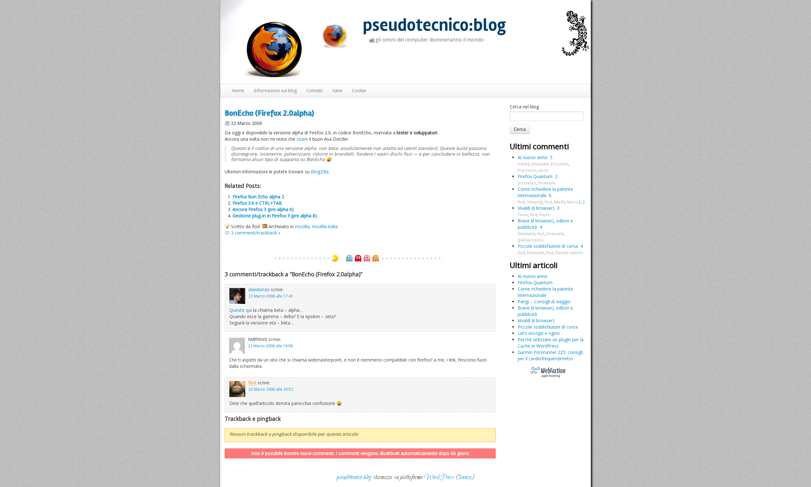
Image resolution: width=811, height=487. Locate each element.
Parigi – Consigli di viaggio (544, 301)
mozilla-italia (325, 226)
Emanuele (540, 163)
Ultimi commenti (539, 146)
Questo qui (240, 310)
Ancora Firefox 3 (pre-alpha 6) (263, 209)
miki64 (523, 163)
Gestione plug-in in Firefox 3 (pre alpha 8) (275, 216)
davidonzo (259, 289)
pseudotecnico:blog (434, 25)
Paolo (523, 214)
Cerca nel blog (524, 107)
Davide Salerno (569, 252)
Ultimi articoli (534, 265)
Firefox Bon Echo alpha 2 (258, 197)
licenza (464, 477)
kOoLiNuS (559, 163)
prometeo (527, 182)
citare (302, 139)
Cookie (359, 90)
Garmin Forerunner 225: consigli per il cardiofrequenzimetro (550, 355)
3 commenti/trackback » (255, 233)
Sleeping (535, 201)
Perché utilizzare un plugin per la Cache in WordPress (551, 342)
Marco (572, 201)
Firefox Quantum (535, 176)
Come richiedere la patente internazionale (545, 192)
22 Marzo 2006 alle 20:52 (270, 389)
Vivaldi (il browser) (536, 208)
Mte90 (559, 201)
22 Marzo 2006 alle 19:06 (270, 345)
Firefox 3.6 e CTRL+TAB (257, 203)
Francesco (527, 170)
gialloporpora (530, 239)
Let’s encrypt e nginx (538, 333)
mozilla (302, 226)
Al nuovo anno (532, 157)
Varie (337, 90)
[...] (581, 201)
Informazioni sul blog (275, 90)
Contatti (314, 90)
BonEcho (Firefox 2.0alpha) (269, 113)
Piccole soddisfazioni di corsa (548, 246)
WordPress (439, 477)
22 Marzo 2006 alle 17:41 (270, 295)
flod (252, 383)
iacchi (543, 170)
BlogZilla (320, 172)
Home (238, 90)
